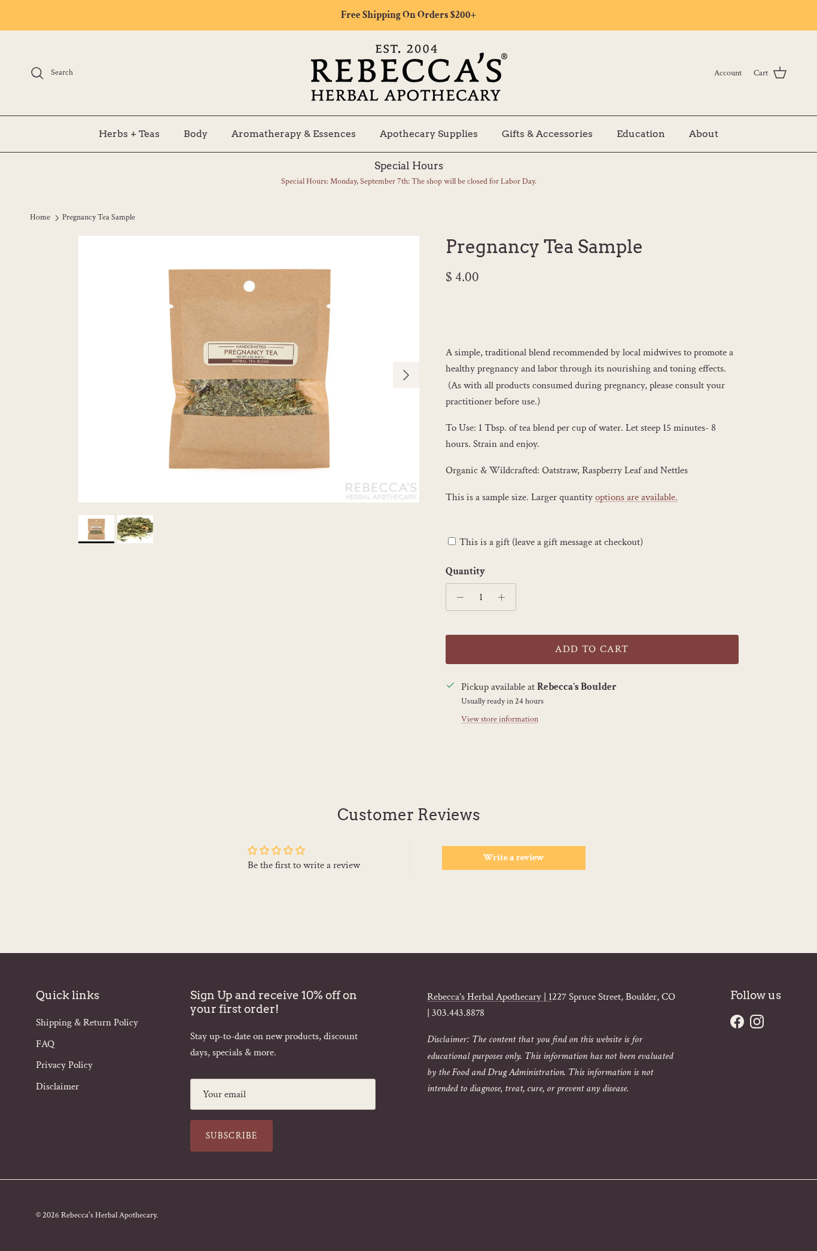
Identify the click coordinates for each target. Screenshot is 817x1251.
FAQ (45, 1044)
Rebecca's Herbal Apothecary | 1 (489, 996)
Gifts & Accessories (547, 133)
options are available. (636, 497)
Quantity (465, 571)
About (703, 133)
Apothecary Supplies (429, 133)
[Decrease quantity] (457, 597)
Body (196, 133)
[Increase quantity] (505, 597)
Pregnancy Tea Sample (98, 217)
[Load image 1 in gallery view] (248, 369)
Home (40, 217)
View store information (499, 719)
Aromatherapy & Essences (293, 133)
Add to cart (592, 649)
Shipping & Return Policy (87, 1022)
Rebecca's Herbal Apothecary (108, 1215)
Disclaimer (57, 1086)
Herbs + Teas (129, 133)
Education (641, 133)
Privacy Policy (64, 1065)
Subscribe (232, 1136)
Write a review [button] (513, 857)
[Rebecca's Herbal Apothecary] (408, 73)
